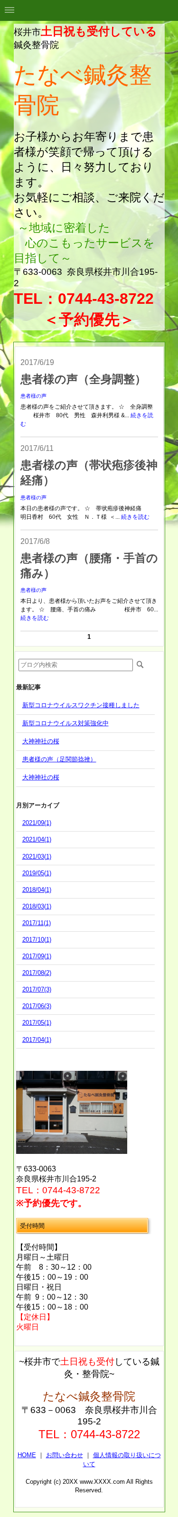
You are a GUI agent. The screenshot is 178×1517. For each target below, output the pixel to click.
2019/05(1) (36, 873)
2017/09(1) (36, 956)
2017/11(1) (36, 923)
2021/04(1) (36, 839)
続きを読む (135, 517)
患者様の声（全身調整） (83, 379)
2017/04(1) (36, 1039)
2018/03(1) (36, 906)
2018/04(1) (36, 889)
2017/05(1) (36, 1022)
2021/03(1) (36, 856)
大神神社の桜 (40, 741)
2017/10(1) (36, 939)
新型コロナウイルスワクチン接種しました (81, 705)
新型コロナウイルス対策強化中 (65, 723)
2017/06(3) (36, 1006)
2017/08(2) (36, 972)
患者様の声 (33, 396)
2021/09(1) (36, 822)
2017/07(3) (36, 989)
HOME (27, 1455)
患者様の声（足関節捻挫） (59, 759)
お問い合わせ (64, 1455)
